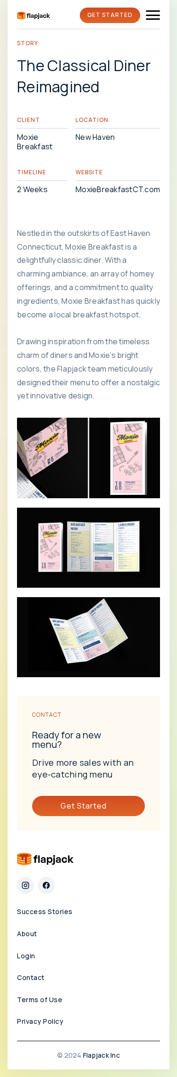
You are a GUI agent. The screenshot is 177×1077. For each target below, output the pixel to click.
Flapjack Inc (101, 1055)
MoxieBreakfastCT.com (118, 189)
